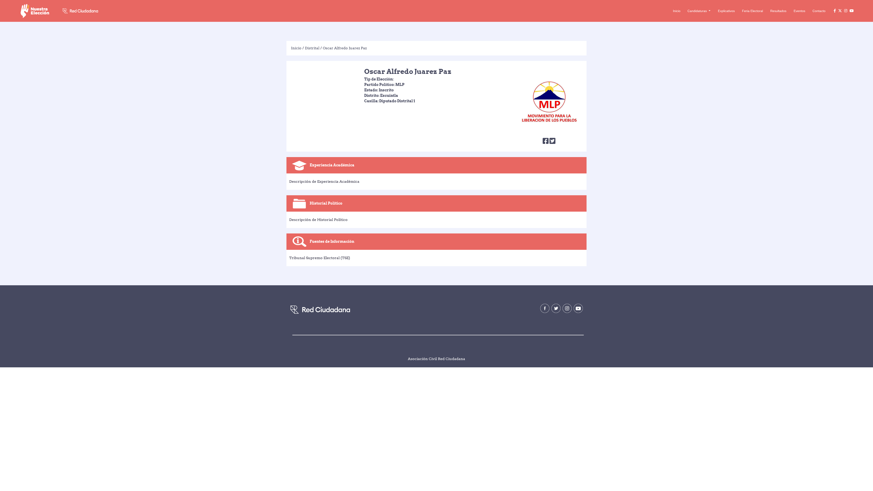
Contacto (819, 11)
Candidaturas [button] (697, 11)
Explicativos (726, 11)
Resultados (778, 11)
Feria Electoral (752, 11)
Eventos (799, 11)
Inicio (676, 11)
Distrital (312, 48)
